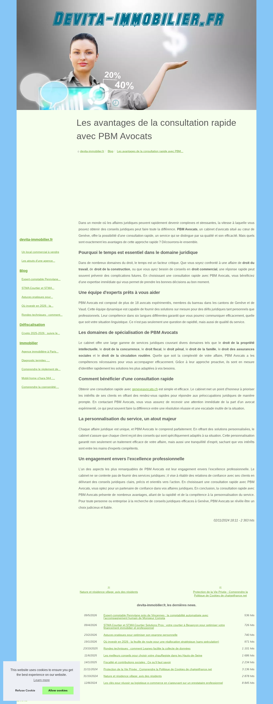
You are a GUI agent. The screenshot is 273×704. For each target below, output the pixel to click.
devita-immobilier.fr (92, 151)
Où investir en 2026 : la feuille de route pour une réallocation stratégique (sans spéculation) (161, 641)
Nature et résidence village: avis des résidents (109, 591)
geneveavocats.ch (145, 389)
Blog (110, 151)
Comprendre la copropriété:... (40, 386)
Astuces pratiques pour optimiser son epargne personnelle (140, 634)
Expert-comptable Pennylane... (41, 279)
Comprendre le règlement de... (41, 369)
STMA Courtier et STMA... (38, 288)
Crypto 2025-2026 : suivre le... (41, 333)
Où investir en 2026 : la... (37, 305)
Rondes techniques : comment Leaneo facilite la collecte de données (147, 648)
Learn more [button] (42, 680)
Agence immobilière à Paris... (40, 351)
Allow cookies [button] (58, 690)
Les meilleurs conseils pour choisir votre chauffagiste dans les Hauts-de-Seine (153, 655)
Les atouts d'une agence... (38, 260)
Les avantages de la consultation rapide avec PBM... (150, 151)
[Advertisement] (166, 184)
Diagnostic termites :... (36, 360)
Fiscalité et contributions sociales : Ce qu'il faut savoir (137, 662)
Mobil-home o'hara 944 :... (38, 378)
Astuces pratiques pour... (37, 297)
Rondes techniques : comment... (42, 314)
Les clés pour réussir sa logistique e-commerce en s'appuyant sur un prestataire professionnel (163, 682)
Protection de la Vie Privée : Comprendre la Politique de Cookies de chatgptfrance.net (220, 593)
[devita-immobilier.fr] (136, 55)
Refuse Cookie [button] (25, 690)
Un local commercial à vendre (40, 252)
